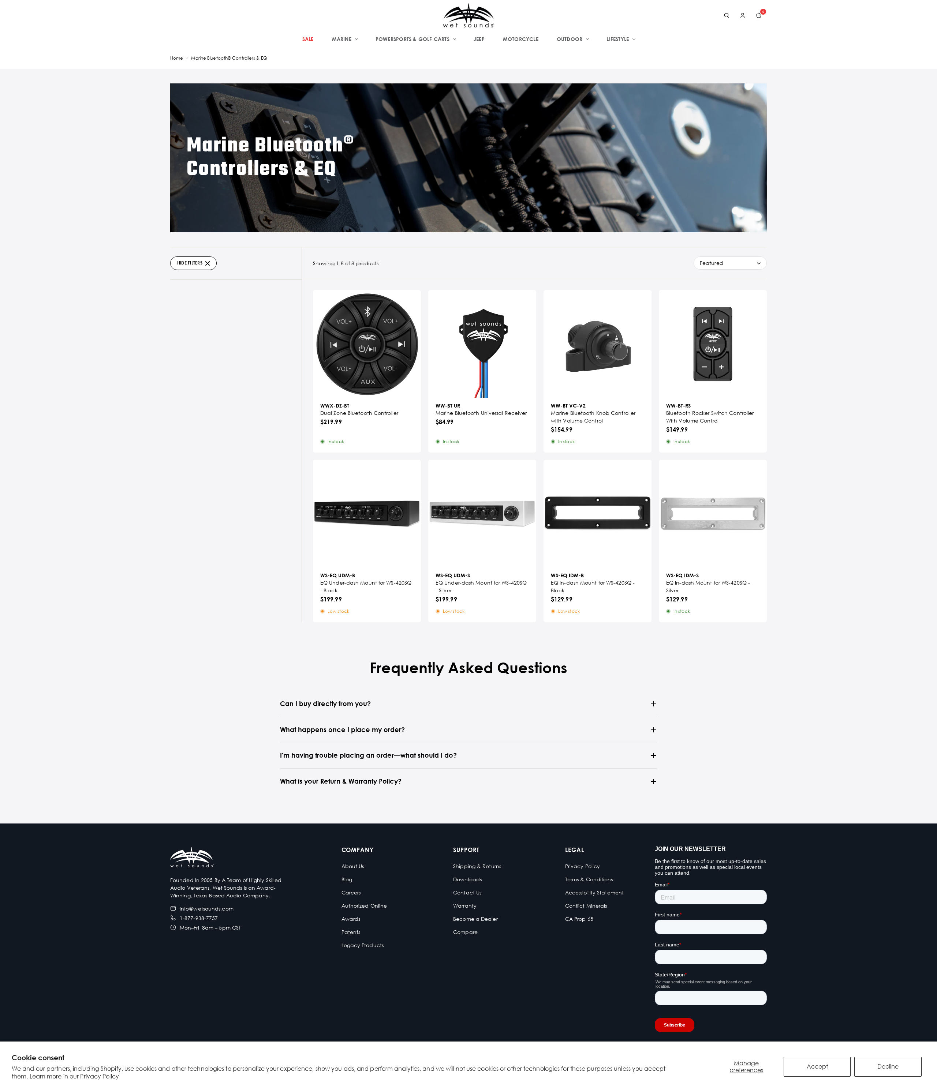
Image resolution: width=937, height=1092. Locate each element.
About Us (352, 866)
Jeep (479, 39)
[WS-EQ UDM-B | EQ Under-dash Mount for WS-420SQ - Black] (367, 514)
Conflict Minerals (586, 906)
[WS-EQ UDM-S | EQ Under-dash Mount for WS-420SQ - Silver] (482, 514)
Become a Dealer (475, 919)
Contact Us (467, 892)
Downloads (467, 879)
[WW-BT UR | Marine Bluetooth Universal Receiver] (482, 344)
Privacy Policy (99, 1076)
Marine (341, 39)
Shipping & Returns (477, 866)
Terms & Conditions (589, 879)
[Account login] (742, 15)
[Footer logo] (192, 858)
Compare (465, 932)
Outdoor (569, 39)
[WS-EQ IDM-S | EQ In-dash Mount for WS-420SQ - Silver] (713, 514)
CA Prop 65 (579, 919)
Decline (888, 1066)
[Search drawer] (726, 15)
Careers (351, 892)
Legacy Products (362, 945)
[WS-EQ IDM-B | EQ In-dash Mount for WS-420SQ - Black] (598, 514)
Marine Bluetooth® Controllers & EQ (228, 58)
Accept (817, 1066)
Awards (351, 919)
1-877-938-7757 (199, 918)
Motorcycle (520, 39)
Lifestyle (617, 39)
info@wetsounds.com (207, 908)
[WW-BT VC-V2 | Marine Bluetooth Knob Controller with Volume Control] (598, 344)
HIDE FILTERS (189, 263)
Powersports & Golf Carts (412, 39)
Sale (308, 39)
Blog (346, 879)
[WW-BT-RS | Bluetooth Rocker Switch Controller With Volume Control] (713, 344)
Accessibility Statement (594, 892)
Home (176, 58)
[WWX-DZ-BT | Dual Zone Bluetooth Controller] (367, 344)
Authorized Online (364, 906)
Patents (351, 932)
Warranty (465, 906)
